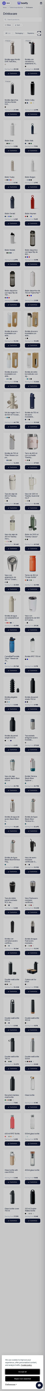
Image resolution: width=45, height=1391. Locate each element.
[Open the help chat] (39, 1385)
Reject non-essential (22, 1379)
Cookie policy (26, 1365)
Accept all (22, 1372)
